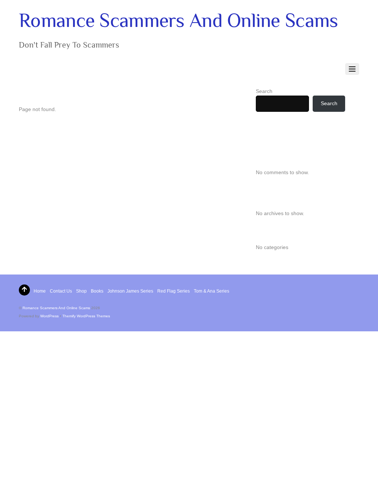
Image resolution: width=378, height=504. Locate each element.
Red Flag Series (173, 291)
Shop (81, 291)
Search (264, 91)
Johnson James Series (130, 291)
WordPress (49, 316)
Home (40, 291)
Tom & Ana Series (211, 291)
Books (97, 291)
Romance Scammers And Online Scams (56, 308)
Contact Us (61, 291)
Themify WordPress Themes (86, 316)
